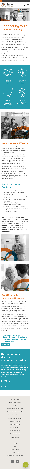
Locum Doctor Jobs (15, 402)
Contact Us (5, 344)
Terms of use (15, 452)
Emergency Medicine (15, 430)
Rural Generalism (15, 424)
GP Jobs (15, 405)
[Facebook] (17, 461)
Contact (15, 443)
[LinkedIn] (12, 461)
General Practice (15, 421)
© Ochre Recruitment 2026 (15, 455)
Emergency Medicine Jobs (15, 412)
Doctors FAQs (15, 440)
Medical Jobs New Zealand (15, 408)
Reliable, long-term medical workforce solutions (16, 1)
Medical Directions (15, 434)
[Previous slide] (1, 386)
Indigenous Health (15, 427)
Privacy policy (15, 449)
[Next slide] (5, 386)
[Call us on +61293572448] (24, 5)
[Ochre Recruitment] (6, 5)
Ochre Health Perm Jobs (15, 415)
